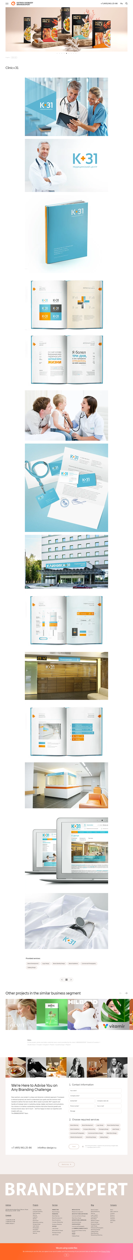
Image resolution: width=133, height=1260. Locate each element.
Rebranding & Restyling (96, 1235)
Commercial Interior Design (79, 1216)
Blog (92, 1205)
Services (55, 1205)
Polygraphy (35, 1229)
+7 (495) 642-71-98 (10, 1221)
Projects (35, 1205)
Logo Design (45, 963)
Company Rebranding (57, 1222)
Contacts (112, 1213)
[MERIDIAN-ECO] (61, 979)
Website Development (77, 1211)
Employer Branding (57, 1224)
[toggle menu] (7, 4)
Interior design (36, 1231)
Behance (112, 1215)
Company (113, 1205)
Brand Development (33, 963)
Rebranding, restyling (38, 1222)
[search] (127, 3)
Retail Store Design (76, 1218)
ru (121, 3)
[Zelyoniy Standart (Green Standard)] (71, 979)
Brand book (35, 1220)
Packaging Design (56, 1232)
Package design (36, 1224)
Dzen (111, 1222)
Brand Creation (94, 1209)
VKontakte (112, 1220)
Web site (35, 1233)
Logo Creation (94, 1215)
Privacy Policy (105, 1251)
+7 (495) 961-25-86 (109, 3)
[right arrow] (126, 993)
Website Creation (95, 1220)
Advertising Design (76, 1222)
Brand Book (94, 1218)
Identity (35, 1218)
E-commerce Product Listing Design (79, 1231)
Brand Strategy (55, 1211)
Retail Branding (94, 1233)
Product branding (37, 1209)
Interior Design (94, 1222)
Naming (35, 1215)
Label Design (55, 1234)
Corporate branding (37, 1211)
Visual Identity (94, 1217)
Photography (36, 1227)
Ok (66, 1255)
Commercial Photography (89, 963)
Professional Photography (97, 1227)
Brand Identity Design (59, 963)
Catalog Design (32, 967)
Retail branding (36, 1213)
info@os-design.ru (47, 1147)
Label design (36, 1226)
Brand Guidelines (73, 963)
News (111, 1209)
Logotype (35, 1217)
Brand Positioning (95, 1211)
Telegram (112, 1218)
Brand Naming (55, 1216)
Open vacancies (114, 1211)
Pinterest (112, 1217)
